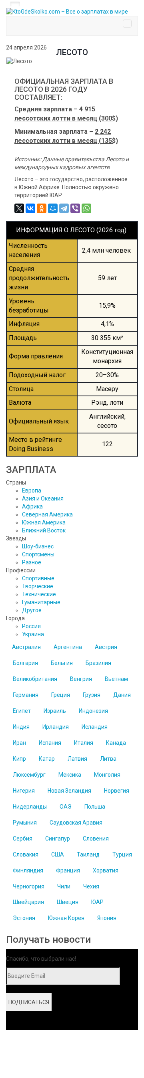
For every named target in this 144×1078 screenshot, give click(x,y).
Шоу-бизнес (38, 546)
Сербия (22, 838)
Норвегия (116, 790)
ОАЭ (66, 806)
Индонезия (93, 711)
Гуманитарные (41, 602)
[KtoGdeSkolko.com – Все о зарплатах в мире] (72, 12)
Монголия (107, 774)
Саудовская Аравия (76, 822)
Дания (122, 695)
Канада (116, 743)
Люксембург (29, 774)
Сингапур (57, 838)
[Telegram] (64, 208)
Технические (39, 594)
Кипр (19, 759)
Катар (47, 759)
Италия (83, 743)
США (57, 854)
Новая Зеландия (69, 790)
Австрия (106, 647)
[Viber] (75, 208)
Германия (25, 695)
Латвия (77, 759)
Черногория (28, 886)
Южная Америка (44, 522)
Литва (108, 759)
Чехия (91, 886)
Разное (31, 562)
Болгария (25, 663)
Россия (31, 626)
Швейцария (28, 902)
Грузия (91, 695)
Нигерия (24, 790)
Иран (19, 743)
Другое (32, 610)
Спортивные (38, 578)
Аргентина (68, 647)
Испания (50, 743)
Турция (122, 854)
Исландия (95, 727)
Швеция (67, 902)
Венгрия (81, 679)
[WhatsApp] (86, 208)
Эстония (24, 918)
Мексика (69, 774)
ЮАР (97, 902)
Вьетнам (116, 679)
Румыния (25, 822)
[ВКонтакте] (30, 208)
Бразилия (98, 663)
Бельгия (62, 663)
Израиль (55, 711)
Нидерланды (30, 806)
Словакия (25, 854)
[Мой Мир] (53, 208)
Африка (32, 506)
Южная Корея (66, 918)
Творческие (37, 586)
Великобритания (35, 679)
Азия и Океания (43, 498)
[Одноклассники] (41, 208)
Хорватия (105, 870)
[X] (19, 208)
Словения (96, 838)
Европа (31, 490)
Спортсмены (38, 554)
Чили (63, 886)
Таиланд (88, 854)
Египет (22, 711)
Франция (68, 870)
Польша (94, 806)
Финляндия (28, 870)
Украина (33, 634)
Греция (60, 695)
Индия (21, 727)
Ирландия (55, 727)
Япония (106, 918)
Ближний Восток (44, 530)
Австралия (26, 647)
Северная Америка (47, 514)
